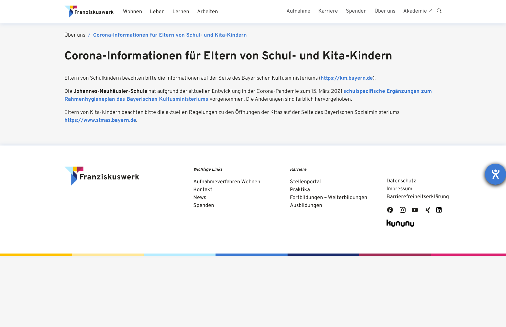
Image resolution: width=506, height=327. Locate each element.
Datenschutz (401, 181)
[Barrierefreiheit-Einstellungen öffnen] (495, 174)
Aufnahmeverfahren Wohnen (226, 182)
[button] (132, 11)
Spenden (203, 205)
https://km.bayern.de (347, 78)
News (199, 197)
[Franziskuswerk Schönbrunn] (89, 12)
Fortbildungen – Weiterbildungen (328, 197)
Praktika (300, 189)
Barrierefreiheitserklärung (418, 197)
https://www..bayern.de (100, 120)
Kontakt (202, 189)
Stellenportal (305, 182)
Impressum (399, 189)
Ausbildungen (306, 205)
